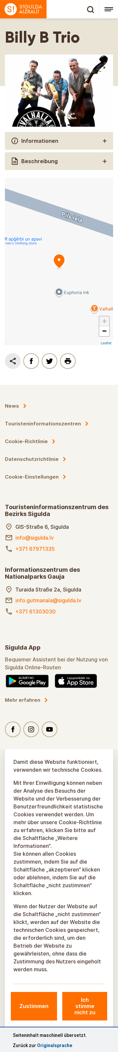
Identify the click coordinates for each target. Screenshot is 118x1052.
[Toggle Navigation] (108, 9)
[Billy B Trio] (59, 261)
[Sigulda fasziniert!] (49, 9)
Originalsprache (54, 1045)
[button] (104, 321)
